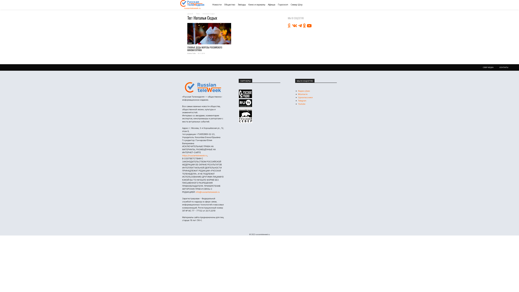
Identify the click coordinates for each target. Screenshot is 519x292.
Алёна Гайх (191, 53)
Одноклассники (305, 97)
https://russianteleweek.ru (194, 155)
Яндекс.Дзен (304, 91)
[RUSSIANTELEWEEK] (192, 3)
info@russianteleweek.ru (208, 192)
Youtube (301, 104)
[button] (335, 4)
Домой (190, 14)
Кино (190, 43)
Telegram (302, 100)
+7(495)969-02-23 (205, 134)
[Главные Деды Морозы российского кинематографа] (209, 33)
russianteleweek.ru (192, 8)
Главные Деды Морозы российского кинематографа (204, 49)
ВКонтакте (302, 94)
